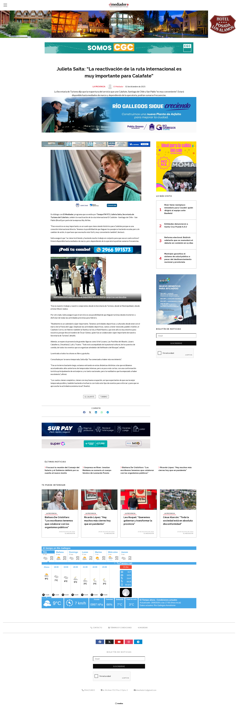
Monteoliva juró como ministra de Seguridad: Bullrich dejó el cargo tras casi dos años (90, 297)
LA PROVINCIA (99, 86)
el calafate (89, 397)
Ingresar (143, 628)
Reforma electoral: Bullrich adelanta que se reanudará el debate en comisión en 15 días (178, 240)
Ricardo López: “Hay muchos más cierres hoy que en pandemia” (97, 520)
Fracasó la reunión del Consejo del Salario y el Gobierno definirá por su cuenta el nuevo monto (62, 470)
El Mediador (118, 86)
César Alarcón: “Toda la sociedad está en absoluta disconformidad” (178, 520)
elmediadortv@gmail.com (146, 690)
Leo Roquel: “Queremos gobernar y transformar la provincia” (138, 520)
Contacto (97, 628)
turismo (103, 397)
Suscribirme (176, 343)
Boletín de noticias (168, 329)
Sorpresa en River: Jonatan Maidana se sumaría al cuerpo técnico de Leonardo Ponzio (97, 470)
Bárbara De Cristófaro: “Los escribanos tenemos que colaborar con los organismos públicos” (137, 470)
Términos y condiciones (121, 628)
